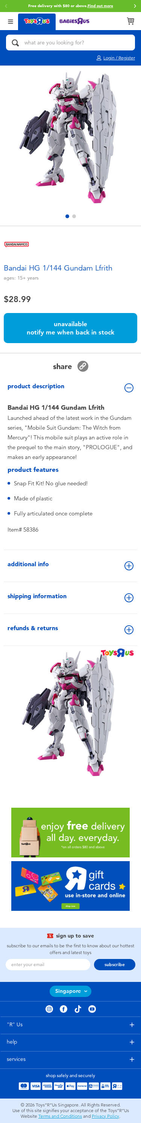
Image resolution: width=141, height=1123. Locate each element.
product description (36, 386)
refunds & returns (33, 628)
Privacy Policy (105, 1116)
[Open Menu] (10, 21)
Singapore (68, 991)
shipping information (37, 596)
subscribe (115, 964)
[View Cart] (130, 21)
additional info (28, 564)
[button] (135, 6)
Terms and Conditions (60, 1116)
